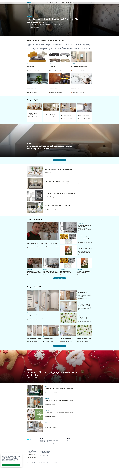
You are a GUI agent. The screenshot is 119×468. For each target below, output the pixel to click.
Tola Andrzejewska (30, 150)
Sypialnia (56, 2)
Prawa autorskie (33, 462)
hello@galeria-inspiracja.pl (32, 457)
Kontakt (44, 462)
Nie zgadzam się (11, 462)
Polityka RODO (48, 462)
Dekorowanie (61, 2)
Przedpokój (67, 2)
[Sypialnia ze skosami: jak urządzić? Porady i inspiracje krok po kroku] (59, 140)
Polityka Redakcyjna (54, 462)
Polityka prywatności (39, 462)
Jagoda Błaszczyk (29, 377)
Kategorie (69, 438)
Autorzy (55, 438)
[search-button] (88, 2)
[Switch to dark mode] (91, 2)
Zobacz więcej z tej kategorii (59, 160)
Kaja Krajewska (29, 27)
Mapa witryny (59, 462)
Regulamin (28, 462)
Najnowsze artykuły (50, 2)
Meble (74, 2)
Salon (71, 2)
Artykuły (42, 438)
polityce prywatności (14, 460)
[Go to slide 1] (115, 34)
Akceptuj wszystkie (11, 465)
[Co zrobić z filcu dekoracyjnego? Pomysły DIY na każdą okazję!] (59, 366)
